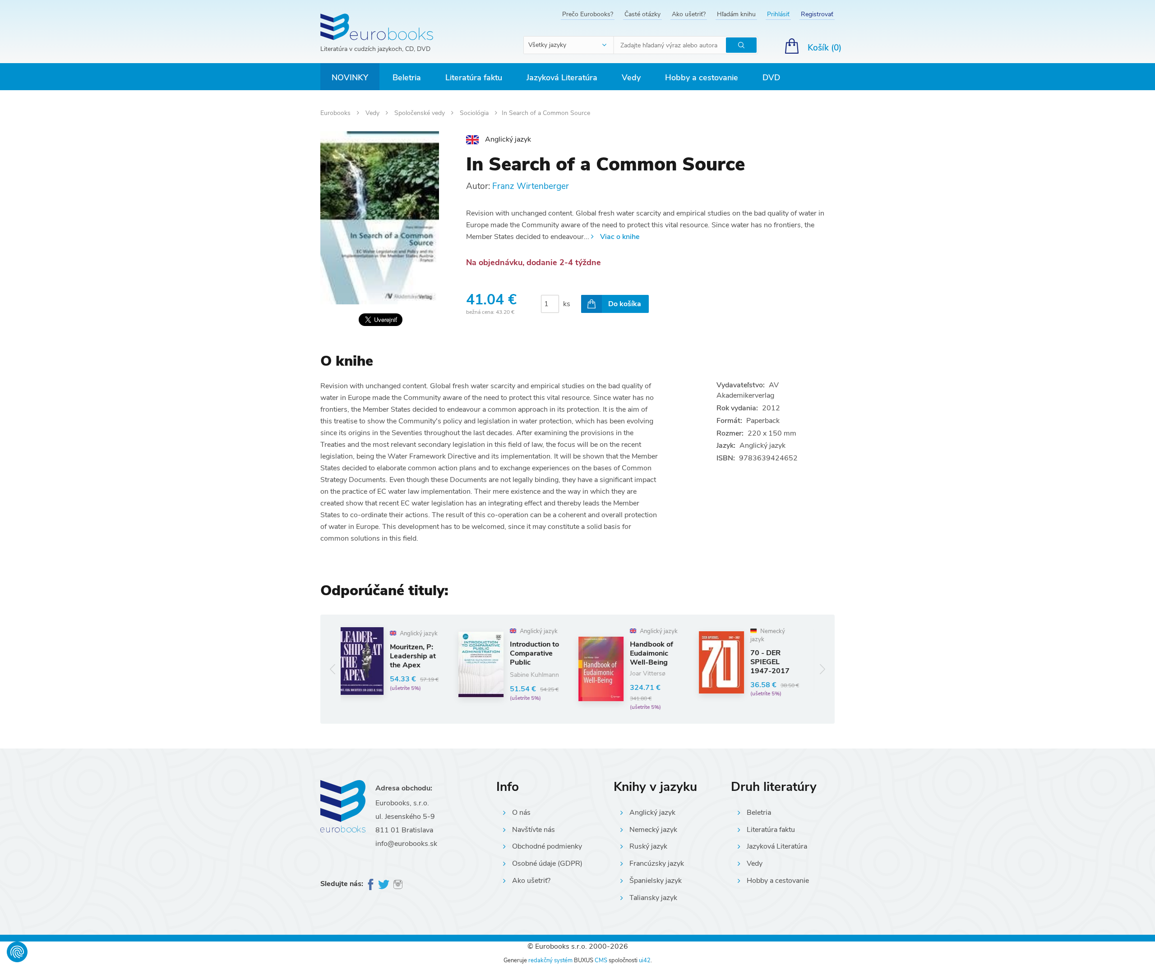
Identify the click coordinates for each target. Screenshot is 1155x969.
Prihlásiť (778, 14)
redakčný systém (550, 960)
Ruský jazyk (648, 846)
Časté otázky (642, 14)
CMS (601, 960)
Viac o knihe (619, 237)
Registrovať (817, 14)
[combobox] (569, 45)
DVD (771, 77)
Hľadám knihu (736, 14)
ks (566, 304)
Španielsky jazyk (655, 881)
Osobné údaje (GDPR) (547, 863)
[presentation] (332, 669)
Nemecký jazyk (653, 830)
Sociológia (475, 113)
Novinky (350, 77)
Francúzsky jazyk (656, 863)
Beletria (407, 77)
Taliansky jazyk (653, 898)
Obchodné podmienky (547, 846)
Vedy (631, 77)
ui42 (645, 960)
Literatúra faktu (473, 77)
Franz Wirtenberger (530, 186)
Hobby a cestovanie (701, 77)
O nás (521, 812)
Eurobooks (336, 113)
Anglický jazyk (652, 812)
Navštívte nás (533, 830)
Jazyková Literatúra (562, 77)
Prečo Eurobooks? (587, 14)
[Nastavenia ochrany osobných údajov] (17, 951)
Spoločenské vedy (420, 113)
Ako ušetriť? (689, 14)
